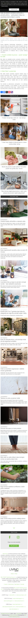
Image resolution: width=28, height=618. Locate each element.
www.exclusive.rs (19, 600)
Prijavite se (14, 545)
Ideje (6, 219)
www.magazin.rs (18, 598)
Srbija (16, 573)
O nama (5, 584)
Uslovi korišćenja (14, 615)
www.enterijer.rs (17, 604)
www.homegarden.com (8, 606)
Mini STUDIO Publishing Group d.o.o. (8, 577)
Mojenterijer (5, 553)
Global (12, 573)
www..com (21, 595)
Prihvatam (14, 9)
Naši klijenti (17, 584)
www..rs (12, 595)
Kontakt (22, 584)
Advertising (10, 584)
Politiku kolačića (4, 6)
